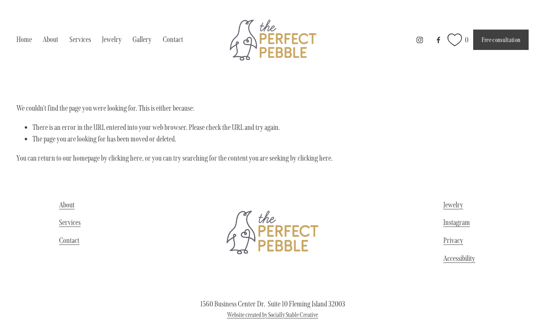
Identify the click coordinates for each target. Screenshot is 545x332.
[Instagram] (420, 40)
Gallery (142, 39)
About (50, 39)
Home (24, 39)
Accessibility (459, 258)
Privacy (453, 240)
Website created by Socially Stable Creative (272, 314)
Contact (173, 39)
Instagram (456, 222)
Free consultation (501, 40)
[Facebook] (438, 40)
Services (70, 222)
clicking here (125, 158)
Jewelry (112, 39)
